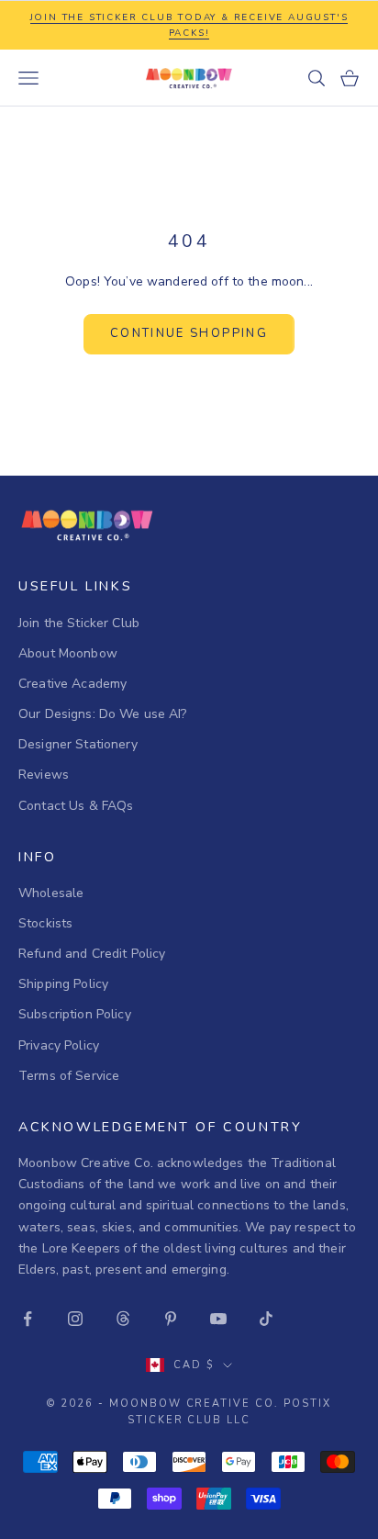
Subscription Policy (74, 1014)
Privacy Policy (58, 1045)
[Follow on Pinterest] (170, 1318)
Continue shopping (189, 333)
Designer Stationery (78, 744)
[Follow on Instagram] (75, 1318)
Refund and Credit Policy (91, 953)
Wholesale (50, 893)
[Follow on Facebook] (27, 1318)
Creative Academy (72, 683)
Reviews (43, 774)
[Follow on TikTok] (266, 1318)
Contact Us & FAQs (75, 805)
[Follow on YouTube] (218, 1318)
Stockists (45, 923)
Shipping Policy (63, 984)
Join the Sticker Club (78, 623)
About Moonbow (67, 653)
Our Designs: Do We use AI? (102, 714)
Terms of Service (68, 1075)
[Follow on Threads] (123, 1318)
